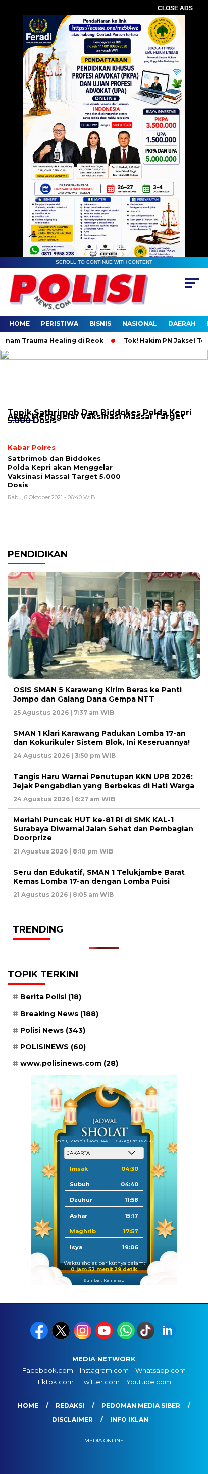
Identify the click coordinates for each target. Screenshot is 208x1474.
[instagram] (83, 1337)
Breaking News (59, 1013)
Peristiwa (59, 323)
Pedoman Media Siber (140, 1405)
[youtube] (105, 1337)
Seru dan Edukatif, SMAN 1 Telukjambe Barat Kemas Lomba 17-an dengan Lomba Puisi (99, 877)
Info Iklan (129, 1419)
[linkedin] (168, 1337)
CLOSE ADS (175, 8)
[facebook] (40, 1337)
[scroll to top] (193, 1416)
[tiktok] (147, 1337)
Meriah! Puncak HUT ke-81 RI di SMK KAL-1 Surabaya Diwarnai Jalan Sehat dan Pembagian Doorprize (103, 828)
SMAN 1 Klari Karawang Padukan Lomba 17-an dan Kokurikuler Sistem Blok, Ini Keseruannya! (101, 738)
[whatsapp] (126, 1337)
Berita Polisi (50, 996)
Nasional (139, 323)
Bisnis (100, 323)
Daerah (182, 323)
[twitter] (62, 1337)
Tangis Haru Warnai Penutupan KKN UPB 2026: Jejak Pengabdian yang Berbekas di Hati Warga (103, 781)
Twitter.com (100, 1382)
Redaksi (70, 1405)
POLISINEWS (53, 1046)
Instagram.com (104, 1370)
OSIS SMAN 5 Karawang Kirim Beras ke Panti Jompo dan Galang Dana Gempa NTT (97, 694)
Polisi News (52, 1030)
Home (19, 323)
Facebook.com (47, 1370)
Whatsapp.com (160, 1370)
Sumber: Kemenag (104, 1280)
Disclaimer (72, 1419)
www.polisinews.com (69, 1063)
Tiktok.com (55, 1382)
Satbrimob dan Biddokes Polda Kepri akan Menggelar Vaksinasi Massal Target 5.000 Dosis (64, 471)
